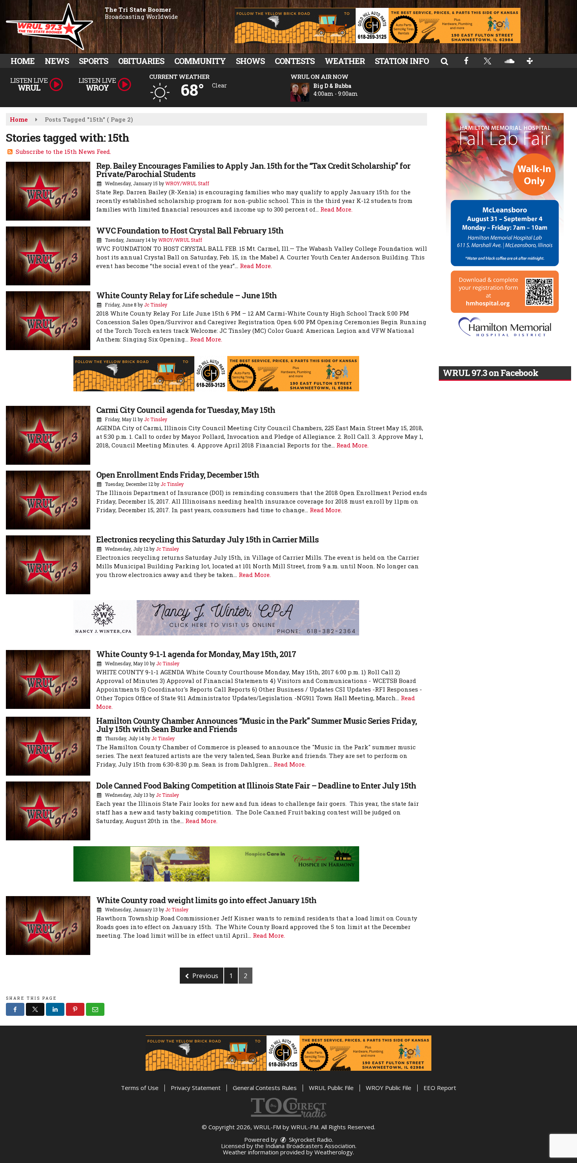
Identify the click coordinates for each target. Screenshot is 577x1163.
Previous (204, 975)
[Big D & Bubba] (309, 92)
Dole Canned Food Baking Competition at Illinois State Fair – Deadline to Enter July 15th (256, 785)
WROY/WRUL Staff (187, 183)
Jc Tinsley (155, 304)
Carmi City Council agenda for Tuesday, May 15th (185, 410)
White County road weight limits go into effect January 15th (206, 900)
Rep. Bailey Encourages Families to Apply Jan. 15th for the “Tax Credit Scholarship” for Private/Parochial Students (253, 170)
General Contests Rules (265, 1088)
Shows (250, 61)
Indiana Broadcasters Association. (310, 1146)
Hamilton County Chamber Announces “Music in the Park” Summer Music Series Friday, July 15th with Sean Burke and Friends (256, 725)
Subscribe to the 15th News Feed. (63, 151)
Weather (345, 61)
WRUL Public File (331, 1088)
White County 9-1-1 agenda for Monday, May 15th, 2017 (196, 654)
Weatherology (333, 1152)
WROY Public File (388, 1088)
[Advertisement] (377, 25)
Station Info (402, 61)
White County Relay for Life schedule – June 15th (186, 295)
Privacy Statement (196, 1088)
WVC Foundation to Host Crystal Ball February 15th (189, 230)
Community (200, 61)
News (57, 61)
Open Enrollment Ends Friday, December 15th (177, 474)
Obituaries (141, 61)
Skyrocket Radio (309, 1139)
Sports (93, 61)
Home (23, 61)
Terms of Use (140, 1088)
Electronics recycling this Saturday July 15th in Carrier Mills (207, 539)
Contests (294, 61)
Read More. (336, 209)
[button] (444, 61)
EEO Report (440, 1088)
